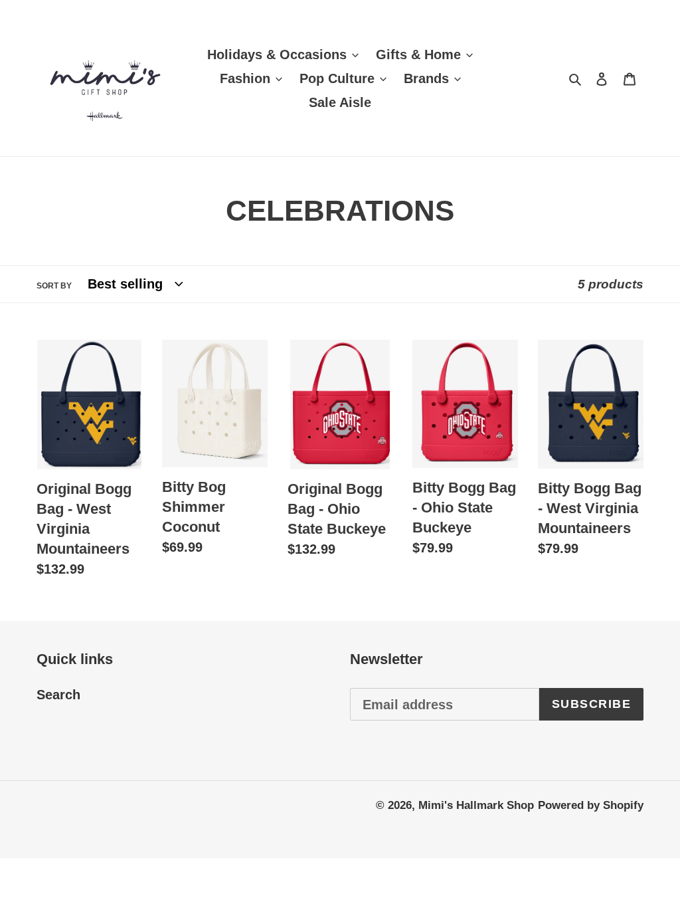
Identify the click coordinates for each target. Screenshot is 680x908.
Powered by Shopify (590, 805)
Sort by (54, 285)
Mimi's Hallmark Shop (476, 805)
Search (58, 694)
